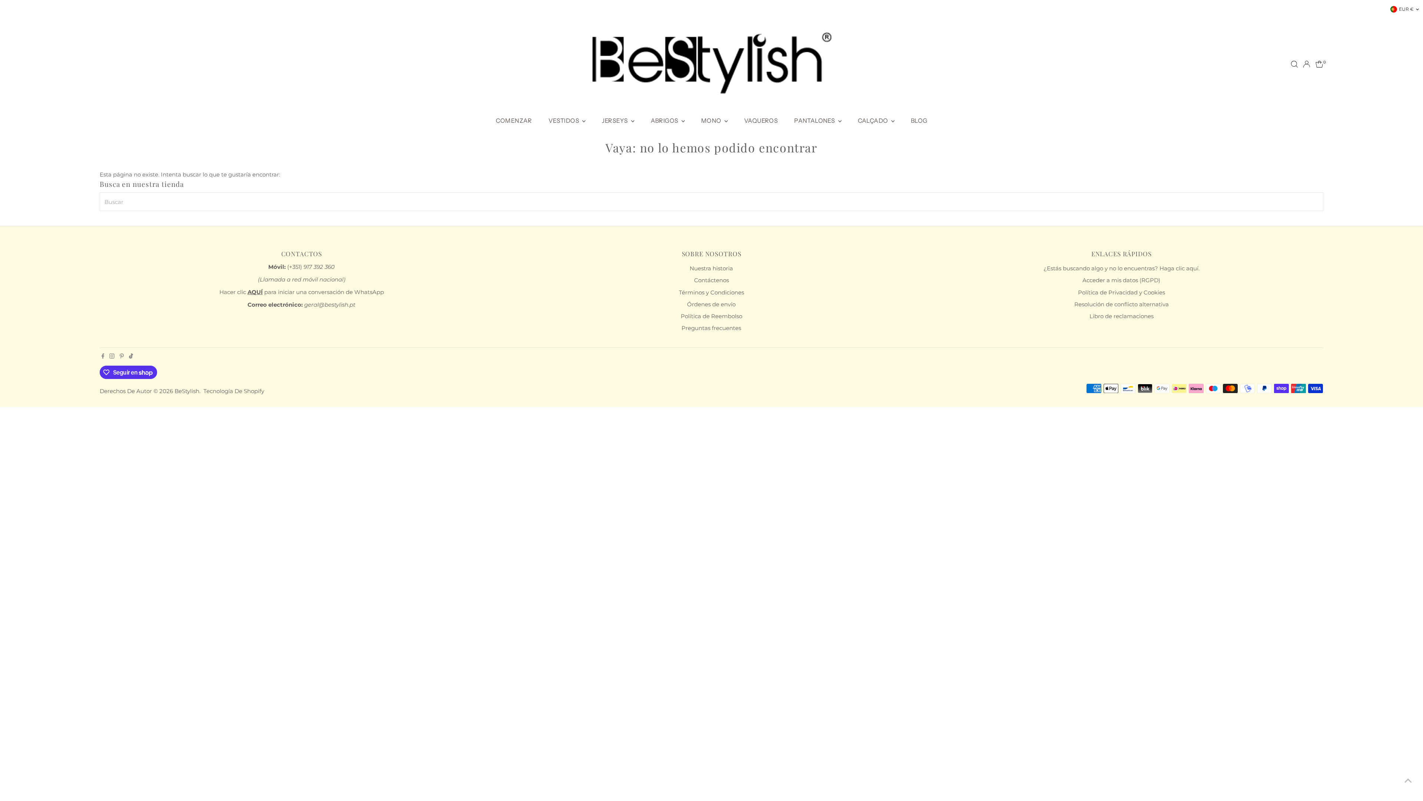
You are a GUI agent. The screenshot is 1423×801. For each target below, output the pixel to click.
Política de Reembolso (711, 316)
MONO (712, 120)
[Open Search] (1294, 64)
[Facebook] (103, 357)
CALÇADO (873, 120)
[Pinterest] (122, 357)
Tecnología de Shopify (233, 391)
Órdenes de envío (711, 304)
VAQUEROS (761, 120)
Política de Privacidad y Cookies (1121, 292)
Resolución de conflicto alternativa (1121, 304)
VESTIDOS (564, 120)
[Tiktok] (131, 357)
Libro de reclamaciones (1121, 316)
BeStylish (187, 391)
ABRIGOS (665, 120)
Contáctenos (711, 280)
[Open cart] (1319, 64)
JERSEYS (615, 120)
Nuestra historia (711, 268)
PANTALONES (815, 120)
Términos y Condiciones (711, 292)
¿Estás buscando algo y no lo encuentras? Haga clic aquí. (1122, 268)
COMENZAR (514, 120)
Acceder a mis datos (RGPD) (1121, 280)
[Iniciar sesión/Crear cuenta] (1306, 64)
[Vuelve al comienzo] (1408, 780)
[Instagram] (111, 357)
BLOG (919, 120)
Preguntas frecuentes (711, 328)
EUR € (1406, 9)
